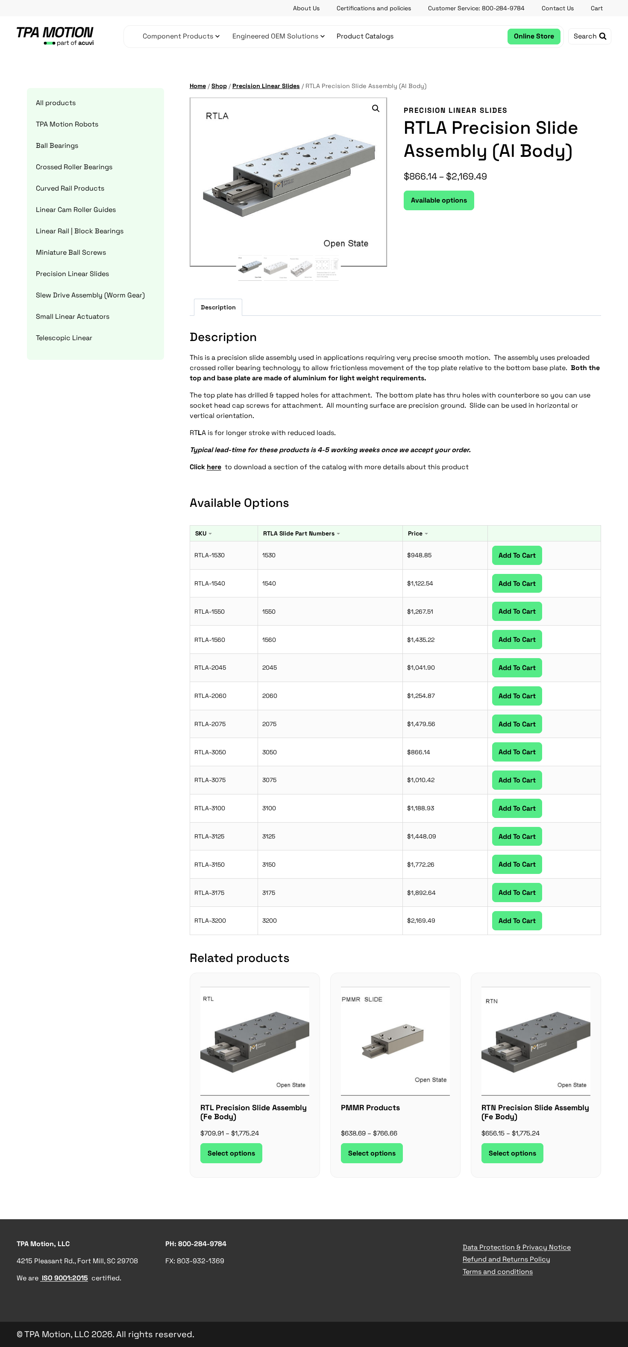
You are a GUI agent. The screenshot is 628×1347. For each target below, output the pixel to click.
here (214, 466)
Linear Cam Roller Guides (76, 209)
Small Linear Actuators (72, 316)
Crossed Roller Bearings (74, 166)
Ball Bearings (57, 145)
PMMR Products (370, 1107)
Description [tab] (218, 307)
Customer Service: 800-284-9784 (476, 8)
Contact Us (558, 8)
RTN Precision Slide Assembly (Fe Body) (535, 1112)
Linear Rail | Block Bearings (79, 230)
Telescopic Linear (64, 337)
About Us (306, 8)
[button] (376, 108)
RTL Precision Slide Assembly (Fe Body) (253, 1112)
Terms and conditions (498, 1271)
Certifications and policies (374, 8)
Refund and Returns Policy (506, 1259)
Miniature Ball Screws (71, 252)
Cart (597, 8)
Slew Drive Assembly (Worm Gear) (90, 295)
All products (56, 102)
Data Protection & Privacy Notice (517, 1247)
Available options (439, 200)
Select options (231, 1153)
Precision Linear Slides (456, 110)
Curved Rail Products (70, 188)
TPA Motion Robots (67, 124)
